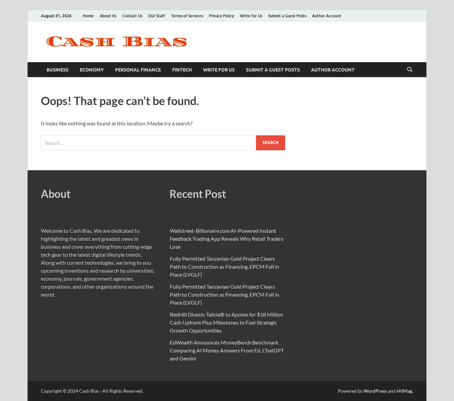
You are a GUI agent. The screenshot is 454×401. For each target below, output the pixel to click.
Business (57, 69)
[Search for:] (163, 142)
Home (88, 15)
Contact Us (132, 15)
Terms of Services (187, 15)
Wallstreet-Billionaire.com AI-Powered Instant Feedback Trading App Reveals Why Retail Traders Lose (227, 238)
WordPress (375, 391)
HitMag (404, 391)
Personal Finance (138, 69)
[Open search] (410, 69)
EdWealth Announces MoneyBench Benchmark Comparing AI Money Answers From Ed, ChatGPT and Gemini (227, 350)
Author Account (326, 15)
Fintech (182, 69)
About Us (108, 15)
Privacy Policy (221, 15)
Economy (92, 69)
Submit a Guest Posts (287, 15)
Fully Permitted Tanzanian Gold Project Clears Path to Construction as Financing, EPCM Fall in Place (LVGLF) (224, 266)
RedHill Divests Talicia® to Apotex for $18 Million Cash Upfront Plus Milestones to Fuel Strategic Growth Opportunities (226, 322)
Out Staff (156, 15)
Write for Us (251, 15)
